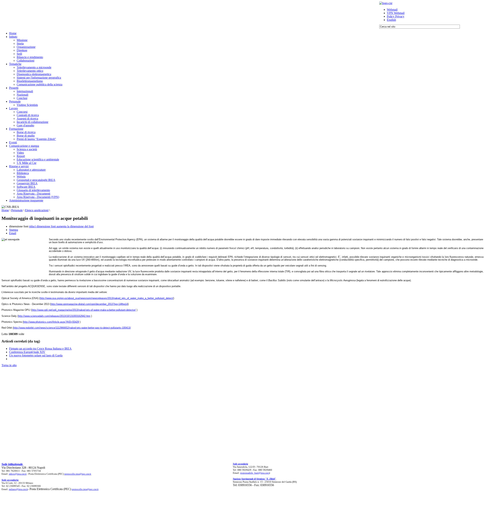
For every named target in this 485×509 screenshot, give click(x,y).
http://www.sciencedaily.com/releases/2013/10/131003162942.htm (54, 316)
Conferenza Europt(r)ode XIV (27, 352)
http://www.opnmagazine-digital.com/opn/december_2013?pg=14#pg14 (89, 304)
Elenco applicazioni (36, 210)
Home (5, 210)
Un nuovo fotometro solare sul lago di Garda (36, 355)
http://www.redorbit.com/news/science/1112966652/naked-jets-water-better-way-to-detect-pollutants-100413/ (72, 327)
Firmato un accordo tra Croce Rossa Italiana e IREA (40, 348)
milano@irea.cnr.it (18, 489)
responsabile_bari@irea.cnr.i (254, 472)
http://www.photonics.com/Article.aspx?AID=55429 (51, 321)
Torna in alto (9, 365)
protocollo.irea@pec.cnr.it (77, 473)
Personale (17, 210)
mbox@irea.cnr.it (18, 473)
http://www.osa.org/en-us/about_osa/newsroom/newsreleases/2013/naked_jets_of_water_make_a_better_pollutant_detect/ (106, 298)
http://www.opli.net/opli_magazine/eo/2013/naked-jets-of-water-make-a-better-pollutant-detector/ (84, 310)
